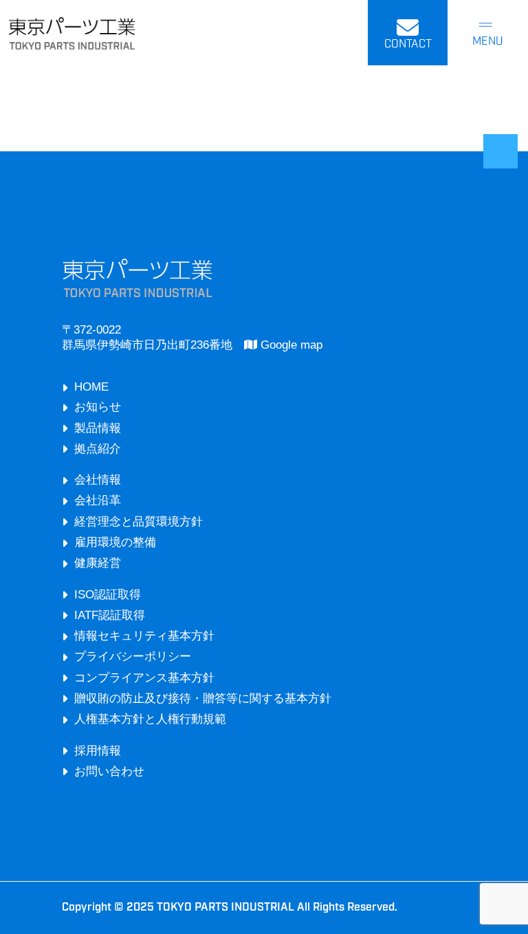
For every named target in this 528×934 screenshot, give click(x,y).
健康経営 (97, 562)
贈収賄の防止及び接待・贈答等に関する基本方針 (202, 698)
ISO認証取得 (107, 594)
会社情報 (97, 479)
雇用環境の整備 (115, 542)
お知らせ (97, 406)
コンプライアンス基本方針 (144, 677)
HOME (91, 386)
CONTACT (408, 44)
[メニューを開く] (488, 33)
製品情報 (97, 428)
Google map (289, 344)
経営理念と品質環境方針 (138, 521)
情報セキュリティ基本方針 (144, 635)
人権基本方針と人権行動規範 (150, 719)
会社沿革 (97, 500)
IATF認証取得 (109, 615)
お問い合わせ (109, 771)
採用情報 (97, 750)
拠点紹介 (97, 448)
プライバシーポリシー (132, 656)
